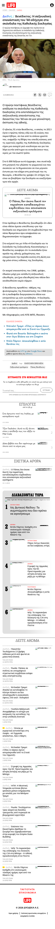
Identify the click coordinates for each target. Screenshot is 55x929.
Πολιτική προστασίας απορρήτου (33, 913)
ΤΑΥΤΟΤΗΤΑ (27, 889)
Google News (36, 351)
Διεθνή (19, 10)
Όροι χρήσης (13, 913)
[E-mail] (45, 95)
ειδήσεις (28, 354)
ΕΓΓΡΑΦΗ (46, 390)
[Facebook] (48, 74)
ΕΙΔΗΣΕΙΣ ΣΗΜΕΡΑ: (14, 321)
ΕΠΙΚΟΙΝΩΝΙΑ (27, 892)
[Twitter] (52, 74)
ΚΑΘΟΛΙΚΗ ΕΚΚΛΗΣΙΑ (34, 363)
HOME (5, 10)
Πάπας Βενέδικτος (38, 367)
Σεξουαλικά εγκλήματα (19, 367)
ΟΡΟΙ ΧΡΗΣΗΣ (13, 395)
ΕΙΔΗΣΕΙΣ (12, 10)
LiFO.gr (23, 351)
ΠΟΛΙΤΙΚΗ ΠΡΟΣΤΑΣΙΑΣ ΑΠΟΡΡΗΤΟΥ (33, 395)
